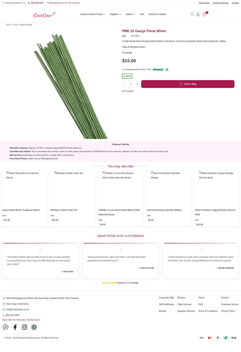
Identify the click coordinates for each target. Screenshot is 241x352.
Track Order (204, 3)
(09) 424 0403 (37, 3)
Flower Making (25, 25)
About (201, 297)
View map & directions (17, 304)
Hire (142, 14)
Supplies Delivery (186, 311)
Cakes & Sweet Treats (91, 14)
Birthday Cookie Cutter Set (64, 210)
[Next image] (114, 84)
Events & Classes (157, 14)
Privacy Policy (228, 311)
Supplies (114, 14)
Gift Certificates (166, 304)
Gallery (129, 14)
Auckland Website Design (29, 338)
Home (8, 25)
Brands (162, 311)
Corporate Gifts (166, 297)
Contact (235, 3)
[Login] (198, 14)
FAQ (200, 304)
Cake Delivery (184, 304)
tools (15, 25)
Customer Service (221, 3)
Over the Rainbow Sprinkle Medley (164, 210)
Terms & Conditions (208, 311)
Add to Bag (190, 84)
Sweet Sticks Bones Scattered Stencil (21, 210)
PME (124, 36)
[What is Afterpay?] (158, 69)
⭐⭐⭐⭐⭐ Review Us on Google (120, 283)
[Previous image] (13, 84)
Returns (181, 297)
